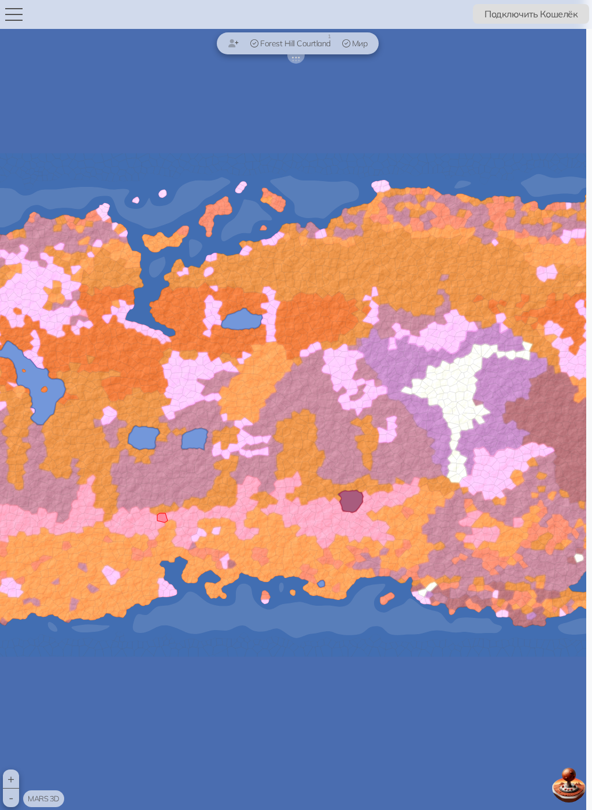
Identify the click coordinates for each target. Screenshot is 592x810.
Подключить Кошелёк (531, 14)
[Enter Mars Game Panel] (569, 785)
